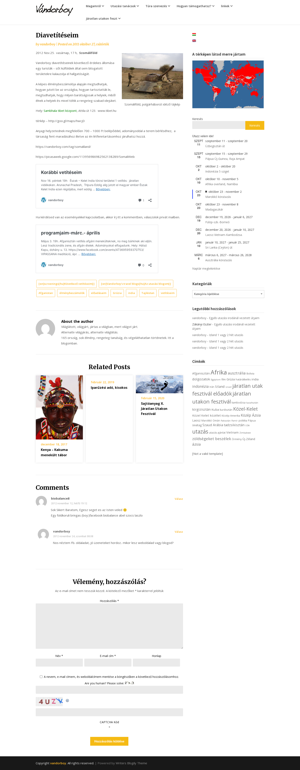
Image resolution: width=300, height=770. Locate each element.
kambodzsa (239, 402)
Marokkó (206, 420)
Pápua (252, 420)
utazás (200, 431)
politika (243, 420)
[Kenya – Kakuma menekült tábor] (59, 406)
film (223, 379)
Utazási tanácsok (123, 6)
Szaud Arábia (212, 425)
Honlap (156, 656)
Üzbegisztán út (215, 146)
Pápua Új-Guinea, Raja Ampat (225, 159)
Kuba (215, 409)
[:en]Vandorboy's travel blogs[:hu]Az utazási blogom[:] (136, 284)
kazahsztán (252, 402)
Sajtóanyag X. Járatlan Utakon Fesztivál (154, 408)
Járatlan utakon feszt (101, 18)
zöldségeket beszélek (211, 438)
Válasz (179, 499)
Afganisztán (201, 373)
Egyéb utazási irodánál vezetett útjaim (234, 318)
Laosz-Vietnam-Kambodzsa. (223, 235)
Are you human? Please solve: (105, 683)
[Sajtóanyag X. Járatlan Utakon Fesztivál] (159, 383)
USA (247, 425)
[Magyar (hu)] (194, 34)
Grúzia (117, 293)
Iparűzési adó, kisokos (109, 387)
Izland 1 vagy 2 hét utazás (226, 335)
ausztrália (237, 372)
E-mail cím (108, 656)
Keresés (197, 119)
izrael (229, 387)
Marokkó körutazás (218, 197)
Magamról (93, 6)
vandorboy (47, 44)
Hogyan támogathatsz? (194, 6)
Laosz (196, 420)
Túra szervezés (156, 6)
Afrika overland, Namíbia (221, 184)
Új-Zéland (248, 439)
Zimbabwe (245, 432)
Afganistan (46, 293)
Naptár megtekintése (206, 268)
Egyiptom (216, 379)
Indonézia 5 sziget (217, 171)
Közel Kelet (200, 415)
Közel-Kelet (245, 409)
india (131, 293)
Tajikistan (147, 293)
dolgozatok (201, 379)
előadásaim (98, 293)
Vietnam (232, 432)
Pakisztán (226, 420)
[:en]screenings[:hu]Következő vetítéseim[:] (66, 284)
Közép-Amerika (231, 415)
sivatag (197, 425)
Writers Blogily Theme (131, 763)
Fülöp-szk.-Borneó (217, 222)
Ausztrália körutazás (218, 260)
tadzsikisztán (234, 425)
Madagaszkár (214, 209)
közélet (215, 415)
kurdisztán (226, 409)
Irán (212, 387)
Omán (216, 420)
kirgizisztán (201, 409)
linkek (225, 6)
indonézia (200, 386)
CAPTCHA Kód (109, 722)
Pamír (234, 420)
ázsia (196, 444)
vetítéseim (167, 293)
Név (59, 656)
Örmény (237, 439)
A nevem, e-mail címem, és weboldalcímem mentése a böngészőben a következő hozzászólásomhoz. (111, 677)
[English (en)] (194, 40)
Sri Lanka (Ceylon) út (218, 247)
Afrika (219, 372)
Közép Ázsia (251, 415)
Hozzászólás (109, 601)
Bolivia (250, 373)
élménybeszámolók (71, 293)
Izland (220, 386)
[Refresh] (67, 700)
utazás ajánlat (217, 432)
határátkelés (243, 379)
